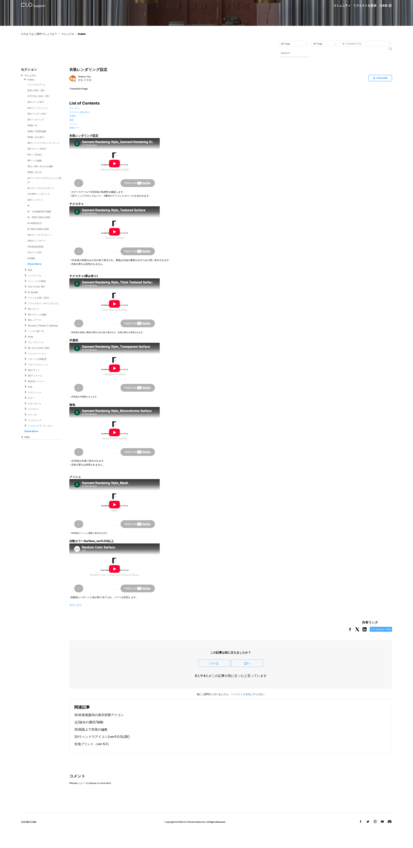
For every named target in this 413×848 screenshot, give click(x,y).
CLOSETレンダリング (38, 194)
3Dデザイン (34, 370)
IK (28, 205)
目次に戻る (75, 605)
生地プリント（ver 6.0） (92, 744)
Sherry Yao (84, 76)
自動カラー (74, 127)
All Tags (285, 43)
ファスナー (33, 409)
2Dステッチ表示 (35, 102)
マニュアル (67, 34)
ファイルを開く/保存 (38, 297)
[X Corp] (357, 630)
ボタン (31, 398)
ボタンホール (34, 403)
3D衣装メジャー (36, 381)
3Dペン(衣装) (34, 154)
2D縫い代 (32, 125)
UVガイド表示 (34, 252)
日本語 (383, 5)
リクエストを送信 (364, 5)
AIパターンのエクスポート (41, 188)
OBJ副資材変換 (35, 246)
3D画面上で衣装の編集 (91, 729)
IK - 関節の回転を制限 (38, 217)
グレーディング (36, 342)
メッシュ (73, 123)
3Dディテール (35, 375)
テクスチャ (74, 108)
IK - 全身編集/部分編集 (39, 211)
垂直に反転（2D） (36, 90)
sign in (82, 783)
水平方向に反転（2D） (39, 96)
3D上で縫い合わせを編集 (40, 166)
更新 (30, 270)
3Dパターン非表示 (36, 148)
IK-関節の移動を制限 (38, 229)
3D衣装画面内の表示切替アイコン (99, 715)
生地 (30, 386)
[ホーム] (33, 6)
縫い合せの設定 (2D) (39, 348)
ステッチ (32, 414)
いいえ (214, 663)
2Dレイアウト (35, 320)
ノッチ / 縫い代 (36, 331)
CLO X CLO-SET (36, 286)
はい (247, 663)
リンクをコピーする (381, 629)
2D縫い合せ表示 (35, 137)
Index (82, 34)
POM (30, 336)
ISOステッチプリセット (39, 234)
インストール (34, 275)
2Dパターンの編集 (37, 314)
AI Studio (33, 292)
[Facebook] (350, 630)
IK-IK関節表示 (34, 223)
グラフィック (34, 392)
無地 (71, 120)
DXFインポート (35, 199)
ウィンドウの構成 (37, 281)
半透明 (72, 116)
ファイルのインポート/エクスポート (44, 303)
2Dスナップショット (38, 108)
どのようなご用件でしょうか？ (39, 34)
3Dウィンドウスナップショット (43, 143)
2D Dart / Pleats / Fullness (43, 325)
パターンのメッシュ (38, 364)
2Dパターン (34, 309)
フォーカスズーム (36, 84)
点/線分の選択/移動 (88, 722)
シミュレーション (37, 353)
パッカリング (34, 420)
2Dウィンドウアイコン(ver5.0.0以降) (102, 736)
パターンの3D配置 (37, 359)
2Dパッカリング (35, 119)
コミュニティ (342, 5)
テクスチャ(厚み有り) (79, 112)
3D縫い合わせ (34, 172)
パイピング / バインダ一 (40, 425)
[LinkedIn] (365, 630)
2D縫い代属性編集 (36, 131)
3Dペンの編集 (34, 160)
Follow (382, 78)
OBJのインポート (36, 240)
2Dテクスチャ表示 (36, 113)
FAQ (27, 437)
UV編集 (31, 258)
